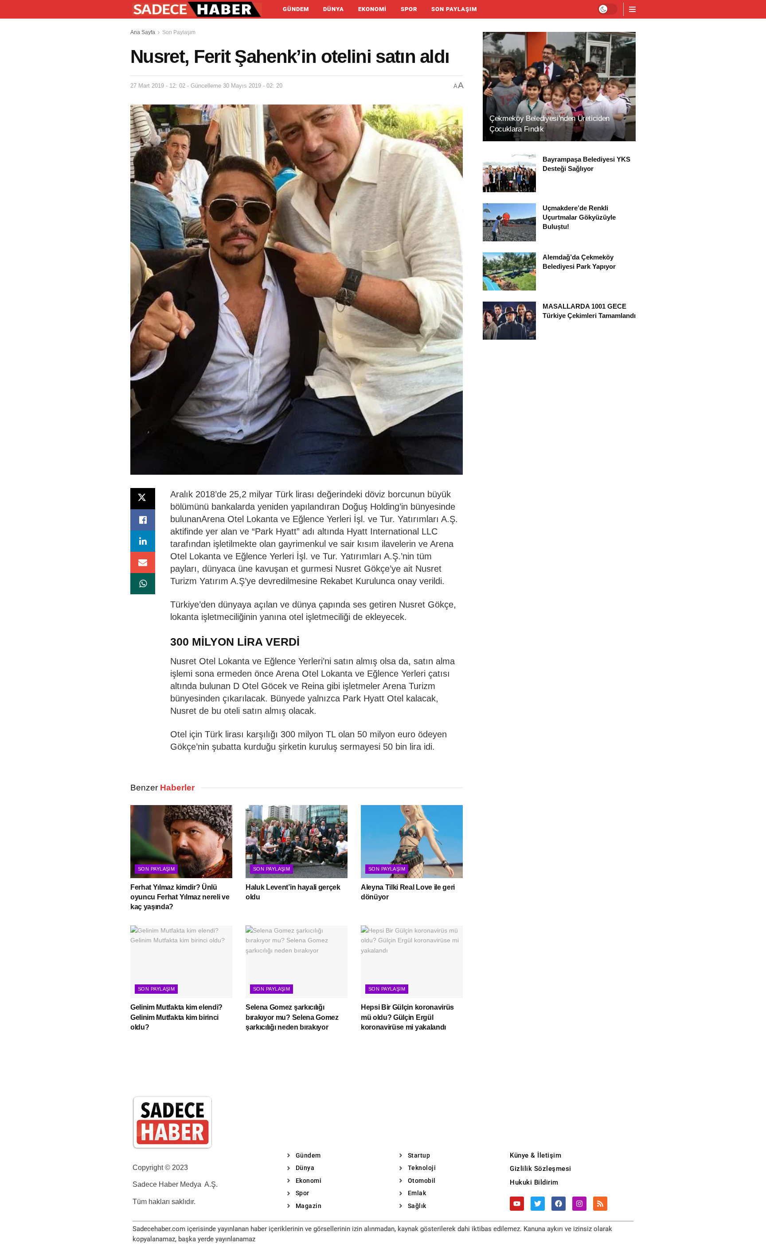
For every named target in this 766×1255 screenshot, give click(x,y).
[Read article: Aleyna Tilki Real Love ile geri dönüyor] (412, 841)
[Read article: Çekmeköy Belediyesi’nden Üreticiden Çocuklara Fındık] (559, 86)
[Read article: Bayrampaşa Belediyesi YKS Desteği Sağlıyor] (509, 174)
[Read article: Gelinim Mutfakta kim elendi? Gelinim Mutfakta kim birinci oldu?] (181, 962)
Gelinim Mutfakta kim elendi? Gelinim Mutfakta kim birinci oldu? (176, 1017)
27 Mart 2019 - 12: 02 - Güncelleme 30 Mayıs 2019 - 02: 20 (206, 85)
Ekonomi (372, 9)
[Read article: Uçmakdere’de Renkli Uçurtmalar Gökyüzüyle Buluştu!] (509, 222)
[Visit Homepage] (196, 9)
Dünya (333, 9)
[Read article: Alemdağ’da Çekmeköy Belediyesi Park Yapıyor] (509, 271)
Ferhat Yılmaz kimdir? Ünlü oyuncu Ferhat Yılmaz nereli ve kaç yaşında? (179, 897)
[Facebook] (558, 1204)
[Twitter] (538, 1204)
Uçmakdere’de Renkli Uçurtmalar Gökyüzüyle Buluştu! (579, 217)
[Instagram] (579, 1204)
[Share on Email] (142, 562)
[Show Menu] (632, 9)
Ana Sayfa (142, 32)
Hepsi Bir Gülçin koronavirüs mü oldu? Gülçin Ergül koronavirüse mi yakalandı (407, 1017)
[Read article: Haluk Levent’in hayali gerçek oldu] (297, 841)
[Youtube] (517, 1204)
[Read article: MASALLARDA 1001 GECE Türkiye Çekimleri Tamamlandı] (509, 321)
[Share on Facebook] (142, 520)
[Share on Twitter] (142, 498)
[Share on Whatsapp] (142, 583)
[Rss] (600, 1204)
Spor (409, 9)
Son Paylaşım (454, 9)
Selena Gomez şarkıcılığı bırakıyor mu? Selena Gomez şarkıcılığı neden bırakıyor (292, 1017)
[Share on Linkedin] (142, 541)
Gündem (296, 9)
